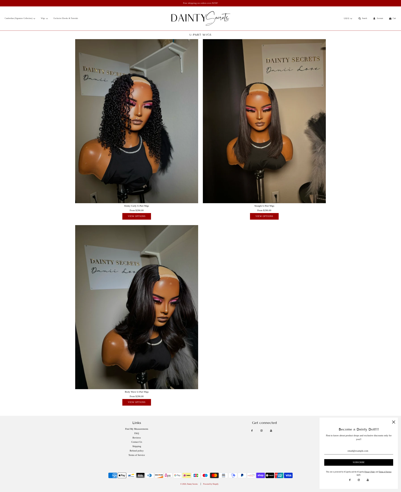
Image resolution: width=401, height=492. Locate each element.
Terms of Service (136, 455)
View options (137, 216)
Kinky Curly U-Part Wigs (136, 206)
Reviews (137, 437)
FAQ (136, 433)
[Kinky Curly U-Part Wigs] (136, 121)
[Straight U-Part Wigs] (264, 121)
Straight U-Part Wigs (264, 206)
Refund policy (137, 450)
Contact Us (136, 442)
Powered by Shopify (211, 484)
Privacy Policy (370, 472)
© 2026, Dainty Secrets (189, 484)
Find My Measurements (136, 429)
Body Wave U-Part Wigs (137, 392)
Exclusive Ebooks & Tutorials (66, 18)
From (137, 210)
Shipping (136, 446)
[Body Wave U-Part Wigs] (136, 307)
